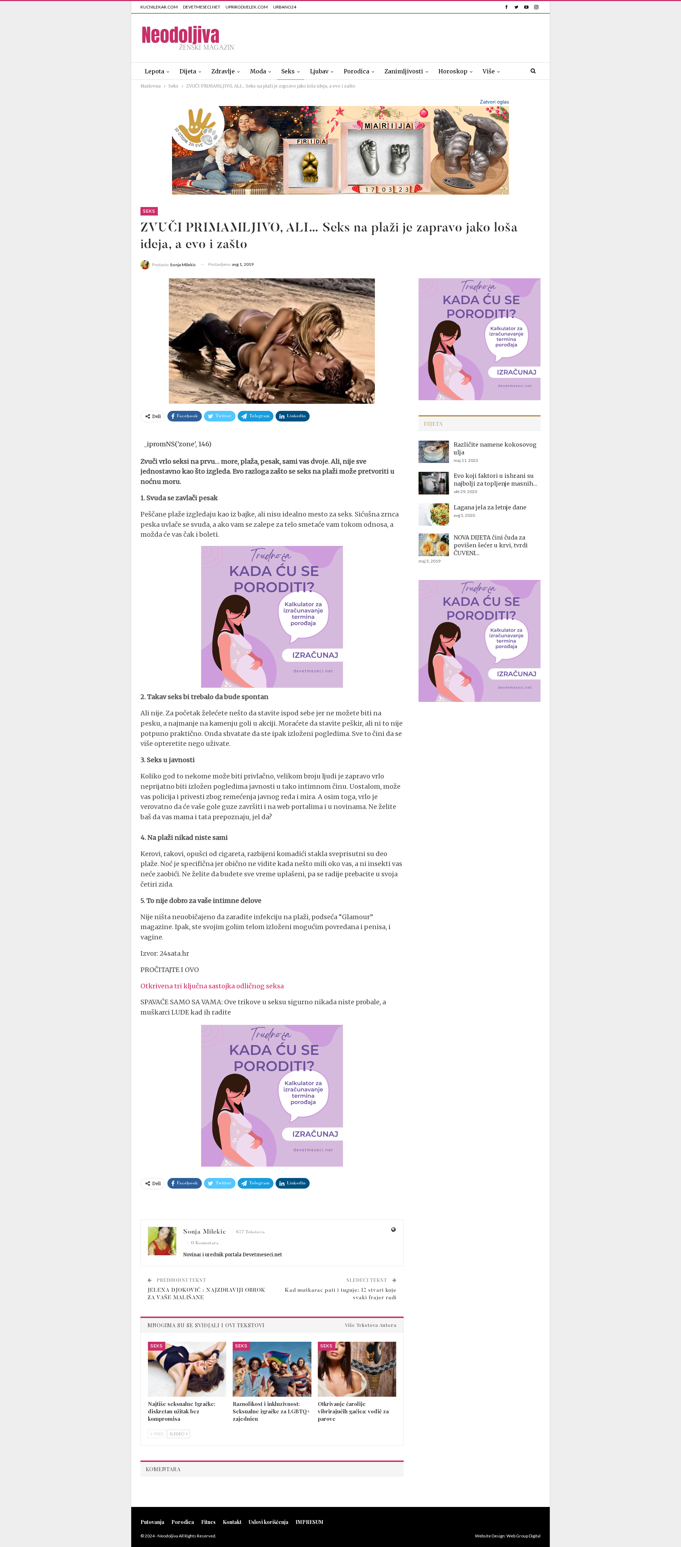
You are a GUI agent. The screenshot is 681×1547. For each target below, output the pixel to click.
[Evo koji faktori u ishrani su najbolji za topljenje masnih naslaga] (434, 483)
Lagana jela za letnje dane (490, 507)
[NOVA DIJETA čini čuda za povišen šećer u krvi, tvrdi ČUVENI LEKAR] (434, 545)
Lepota (154, 71)
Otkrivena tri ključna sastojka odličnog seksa (212, 986)
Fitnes (208, 1522)
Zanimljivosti (403, 71)
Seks (288, 71)
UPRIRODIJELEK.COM (247, 7)
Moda (258, 71)
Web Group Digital (523, 1535)
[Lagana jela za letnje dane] (434, 514)
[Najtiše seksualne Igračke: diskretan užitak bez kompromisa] (187, 1369)
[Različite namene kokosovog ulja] (434, 452)
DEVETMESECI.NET (201, 7)
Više (489, 71)
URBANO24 (284, 7)
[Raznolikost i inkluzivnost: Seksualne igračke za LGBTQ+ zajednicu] (272, 1369)
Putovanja (152, 1522)
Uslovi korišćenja (268, 1522)
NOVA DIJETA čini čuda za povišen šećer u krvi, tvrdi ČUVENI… (491, 545)
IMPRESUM (309, 1522)
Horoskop (452, 71)
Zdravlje (223, 71)
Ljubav (319, 71)
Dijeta (187, 71)
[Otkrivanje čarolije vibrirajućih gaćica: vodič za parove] (357, 1369)
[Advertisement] (411, 36)
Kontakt (232, 1522)
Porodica (356, 71)
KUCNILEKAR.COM (159, 7)
